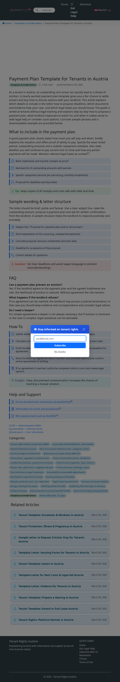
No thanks (60, 351)
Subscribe (60, 345)
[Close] (84, 329)
